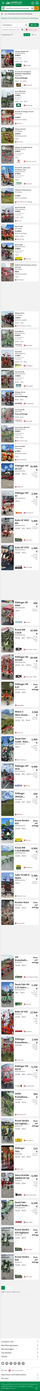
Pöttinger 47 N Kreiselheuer (23, 190)
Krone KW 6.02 (19, 331)
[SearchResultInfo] (12, 34)
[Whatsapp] (19, 1363)
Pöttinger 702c (20, 1149)
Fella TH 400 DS (19, 372)
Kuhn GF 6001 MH (20, 207)
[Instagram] (6, 1363)
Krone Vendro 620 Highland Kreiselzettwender (23, 1122)
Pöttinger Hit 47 (19, 313)
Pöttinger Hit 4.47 (21, 686)
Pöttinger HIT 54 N (22, 767)
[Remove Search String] (32, 8)
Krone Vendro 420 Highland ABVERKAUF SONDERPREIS (23, 73)
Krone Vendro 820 (22, 822)
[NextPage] (11, 1288)
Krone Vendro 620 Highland (22, 1231)
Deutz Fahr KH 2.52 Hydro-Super (22, 986)
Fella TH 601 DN (19, 410)
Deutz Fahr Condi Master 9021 (21, 1204)
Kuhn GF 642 (21, 1011)
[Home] (14, 3)
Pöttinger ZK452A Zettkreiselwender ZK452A (23, 795)
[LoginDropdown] (37, 3)
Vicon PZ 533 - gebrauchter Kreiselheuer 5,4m (22, 169)
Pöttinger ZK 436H (21, 604)
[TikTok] (15, 1363)
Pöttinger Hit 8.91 (20, 392)
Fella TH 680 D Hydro (22, 876)
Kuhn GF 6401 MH (22, 522)
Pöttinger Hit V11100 (21, 658)
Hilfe (5, 1370)
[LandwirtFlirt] (23, 1363)
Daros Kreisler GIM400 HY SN (22, 1177)
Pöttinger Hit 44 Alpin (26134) (23, 147)
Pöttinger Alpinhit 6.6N (21, 51)
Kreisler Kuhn (22, 902)
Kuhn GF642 (18, 352)
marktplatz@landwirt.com (8, 1388)
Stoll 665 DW (18, 245)
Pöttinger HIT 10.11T (22, 467)
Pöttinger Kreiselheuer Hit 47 (21, 1040)
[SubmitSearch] (36, 8)
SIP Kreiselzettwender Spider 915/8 (23, 959)
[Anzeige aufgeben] (32, 3)
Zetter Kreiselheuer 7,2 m (21, 1095)
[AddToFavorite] (4, 52)
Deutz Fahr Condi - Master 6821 (22, 740)
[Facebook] (11, 1363)
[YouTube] (2, 1363)
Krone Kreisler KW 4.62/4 (22, 427)
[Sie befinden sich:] (2, 13)
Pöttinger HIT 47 (22, 494)
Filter (35, 25)
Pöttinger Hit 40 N (20, 129)
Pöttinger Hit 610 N (21, 1068)
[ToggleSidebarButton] (3, 3)
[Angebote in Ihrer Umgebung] (3, 8)
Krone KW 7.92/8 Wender (22, 849)
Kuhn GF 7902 (19, 226)
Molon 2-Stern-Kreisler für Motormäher (22, 713)
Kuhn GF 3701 (22, 547)
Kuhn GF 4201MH (20, 446)
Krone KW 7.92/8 (20, 631)
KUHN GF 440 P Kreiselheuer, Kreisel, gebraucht (26, 266)
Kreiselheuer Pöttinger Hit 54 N (24, 111)
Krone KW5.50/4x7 (20, 91)
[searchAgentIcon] (36, 1388)
